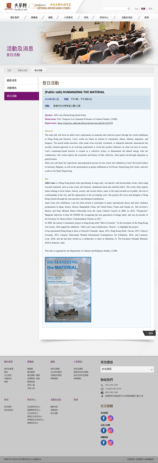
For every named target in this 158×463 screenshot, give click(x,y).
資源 (146, 17)
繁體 (143, 9)
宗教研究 (8, 379)
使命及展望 (8, 369)
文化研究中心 (32, 413)
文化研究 (8, 375)
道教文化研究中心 (34, 416)
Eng (136, 9)
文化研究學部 (56, 372)
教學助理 (31, 382)
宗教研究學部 (56, 375)
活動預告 (54, 410)
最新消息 (54, 407)
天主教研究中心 (33, 407)
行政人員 (31, 388)
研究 (86, 17)
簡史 (6, 372)
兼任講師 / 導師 (33, 375)
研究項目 (8, 407)
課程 (50, 17)
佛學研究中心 (32, 423)
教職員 (34, 17)
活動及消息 (127, 17)
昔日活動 (54, 413)
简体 (150, 9)
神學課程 (54, 379)
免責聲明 (139, 459)
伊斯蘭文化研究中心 (35, 420)
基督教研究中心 (33, 410)
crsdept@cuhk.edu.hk (113, 389)
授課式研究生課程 (81, 372)
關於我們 (14, 17)
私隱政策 (131, 459)
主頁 (9, 70)
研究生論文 (8, 410)
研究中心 (104, 17)
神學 (6, 382)
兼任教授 (31, 372)
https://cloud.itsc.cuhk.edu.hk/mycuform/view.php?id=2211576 (85, 123)
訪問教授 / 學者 (33, 379)
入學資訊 (68, 17)
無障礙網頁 (149, 459)
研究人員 (31, 385)
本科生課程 (55, 369)
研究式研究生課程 (81, 375)
